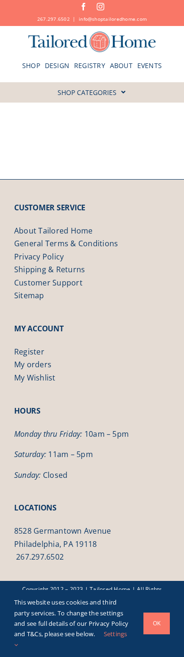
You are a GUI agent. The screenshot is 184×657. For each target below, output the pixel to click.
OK (156, 623)
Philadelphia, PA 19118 (55, 544)
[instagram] (100, 6)
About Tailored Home (53, 230)
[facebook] (83, 6)
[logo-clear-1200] (92, 34)
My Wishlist (35, 377)
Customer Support (48, 282)
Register (29, 351)
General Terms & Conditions (66, 243)
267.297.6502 (53, 19)
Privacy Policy (39, 256)
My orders (32, 364)
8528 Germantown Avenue (62, 531)
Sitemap (29, 295)
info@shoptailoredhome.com (113, 19)
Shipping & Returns (49, 269)
